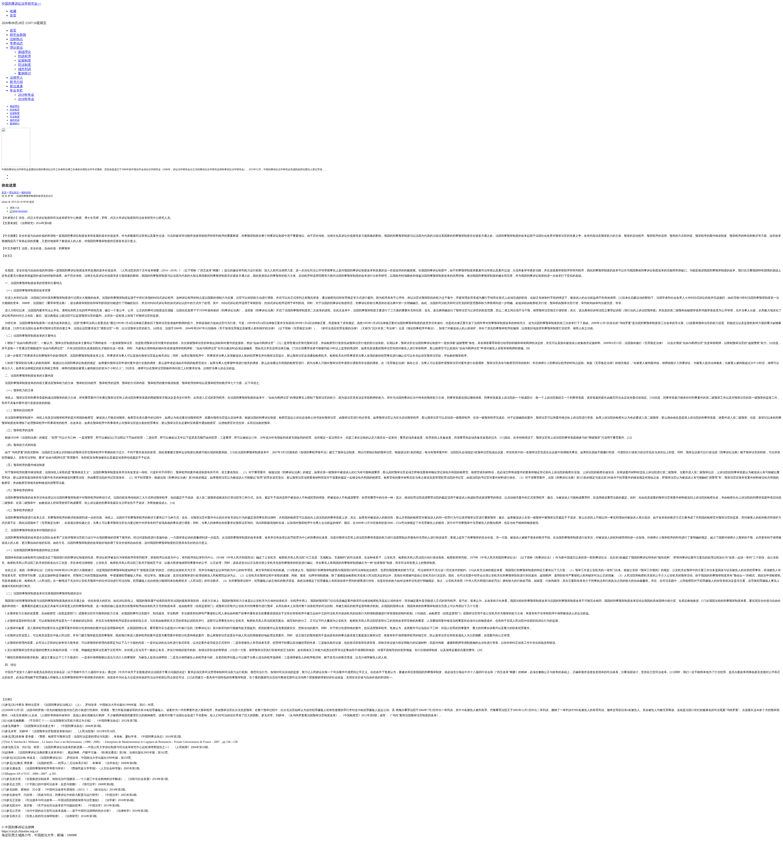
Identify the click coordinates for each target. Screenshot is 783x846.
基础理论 (24, 52)
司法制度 (24, 64)
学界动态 (16, 43)
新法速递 (16, 86)
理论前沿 (16, 47)
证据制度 (24, 60)
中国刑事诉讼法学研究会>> (21, 3)
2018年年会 (26, 99)
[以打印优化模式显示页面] (19, 211)
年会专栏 (16, 90)
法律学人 (16, 77)
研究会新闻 (18, 34)
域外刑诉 (24, 69)
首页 (13, 15)
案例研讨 (24, 73)
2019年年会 (26, 94)
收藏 (13, 11)
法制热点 (16, 39)
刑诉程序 (24, 56)
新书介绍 (16, 82)
